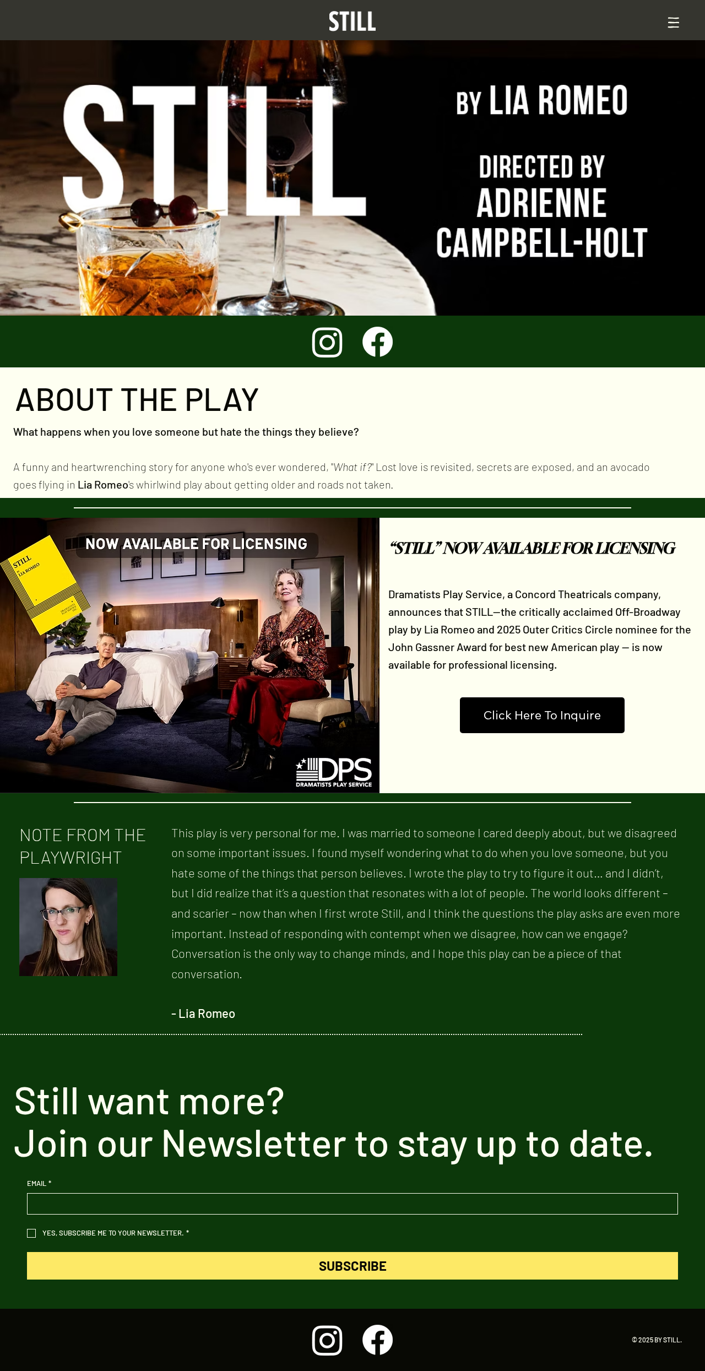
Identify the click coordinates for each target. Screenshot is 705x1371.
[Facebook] (377, 342)
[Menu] (673, 22)
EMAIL (39, 1183)
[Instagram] (327, 342)
